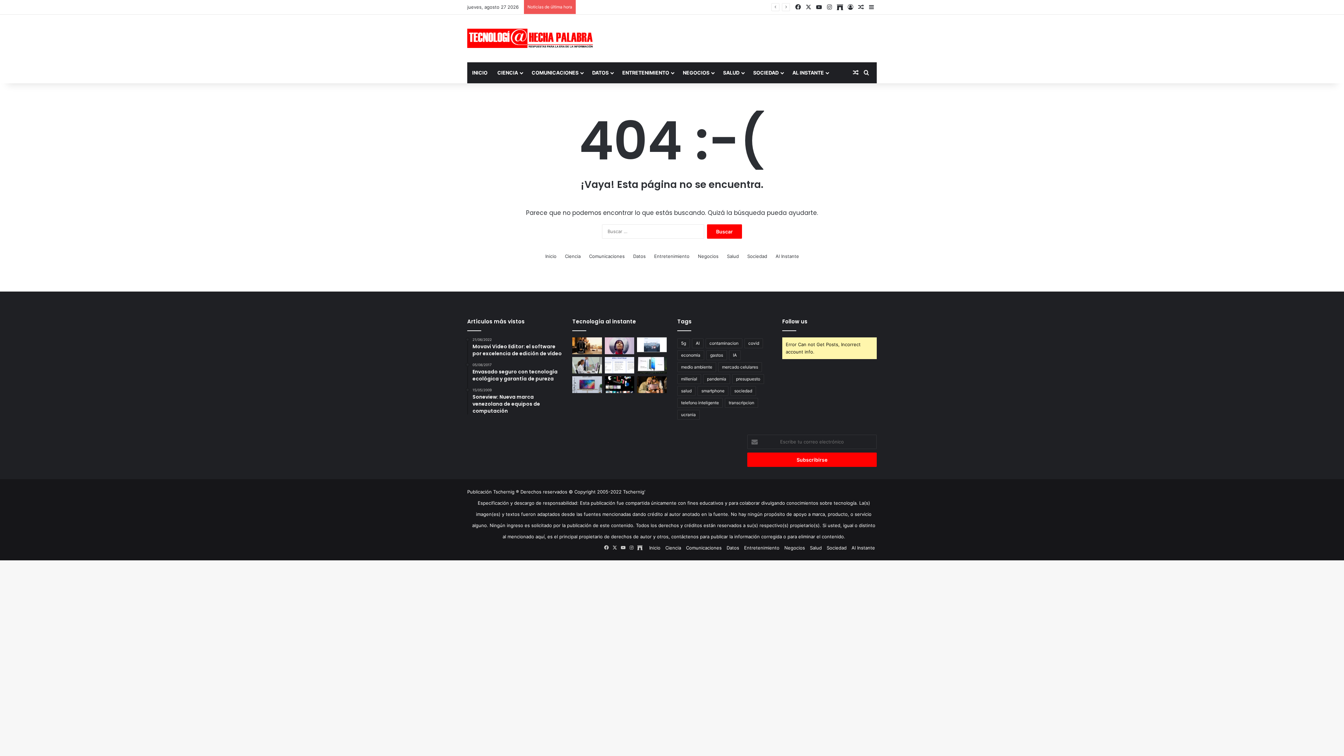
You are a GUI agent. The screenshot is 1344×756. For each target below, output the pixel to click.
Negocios (696, 73)
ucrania (688, 414)
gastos (716, 355)
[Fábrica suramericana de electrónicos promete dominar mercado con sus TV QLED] (587, 384)
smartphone (712, 390)
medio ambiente (696, 367)
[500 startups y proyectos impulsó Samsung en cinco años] (620, 384)
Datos (600, 73)
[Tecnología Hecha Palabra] (532, 38)
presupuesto (748, 379)
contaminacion (723, 343)
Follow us (794, 321)
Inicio (480, 73)
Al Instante (808, 73)
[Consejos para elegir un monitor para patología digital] (587, 365)
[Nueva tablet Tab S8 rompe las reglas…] (652, 384)
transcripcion (741, 402)
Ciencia (507, 73)
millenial (689, 379)
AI (698, 343)
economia (690, 355)
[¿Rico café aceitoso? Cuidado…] (587, 345)
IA (735, 355)
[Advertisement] (742, 37)
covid (753, 343)
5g (683, 343)
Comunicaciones (555, 73)
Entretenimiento (645, 73)
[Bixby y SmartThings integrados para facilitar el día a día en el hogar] (620, 365)
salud (686, 390)
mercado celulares (740, 367)
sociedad (743, 390)
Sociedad (766, 73)
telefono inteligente (700, 402)
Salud (731, 73)
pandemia (716, 379)
